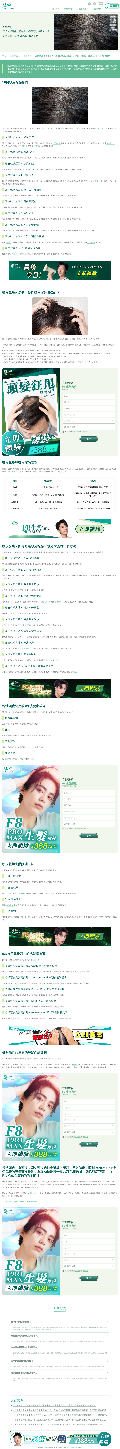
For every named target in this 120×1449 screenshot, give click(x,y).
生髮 (105, 1184)
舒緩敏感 (8, 759)
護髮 (43, 602)
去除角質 (9, 905)
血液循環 (25, 648)
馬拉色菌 (11, 472)
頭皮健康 (82, 231)
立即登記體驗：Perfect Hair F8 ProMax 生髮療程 (19, 1201)
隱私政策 (85, 431)
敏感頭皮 (74, 972)
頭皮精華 (22, 893)
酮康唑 (75, 1064)
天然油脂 (56, 143)
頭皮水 (28, 169)
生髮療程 (34, 1187)
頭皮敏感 (91, 242)
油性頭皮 (110, 143)
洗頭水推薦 (35, 960)
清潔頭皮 (37, 146)
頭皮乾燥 (6, 129)
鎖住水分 (58, 602)
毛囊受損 (74, 672)
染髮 (8, 242)
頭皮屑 (49, 339)
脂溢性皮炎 (12, 254)
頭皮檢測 (33, 1193)
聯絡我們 (97, 9)
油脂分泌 (23, 146)
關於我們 (55, 9)
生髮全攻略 (7, 27)
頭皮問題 (99, 129)
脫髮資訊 (82, 9)
